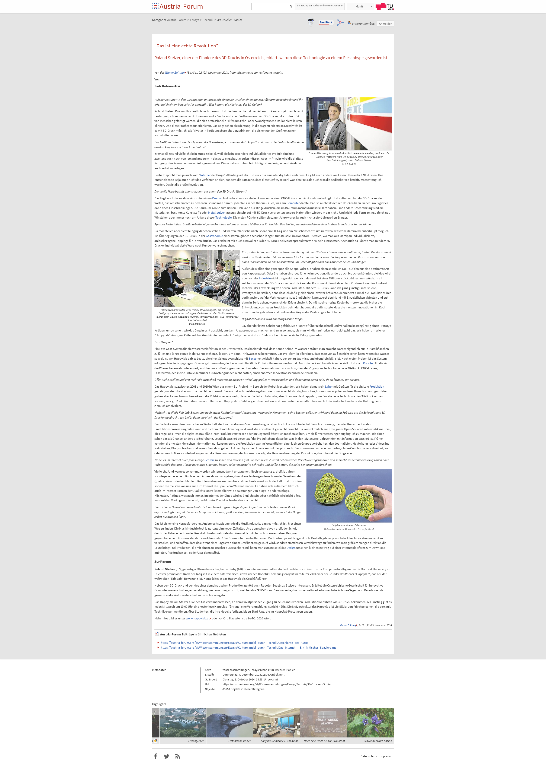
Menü (359, 6)
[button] (326, 22)
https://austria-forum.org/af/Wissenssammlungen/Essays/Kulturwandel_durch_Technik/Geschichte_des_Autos (234, 643)
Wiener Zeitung (175, 72)
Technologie (223, 217)
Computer (293, 203)
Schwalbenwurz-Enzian (378, 741)
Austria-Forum (181, 6)
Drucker (217, 198)
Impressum (387, 756)
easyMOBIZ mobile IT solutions (279, 741)
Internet (205, 175)
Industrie (265, 278)
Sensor (253, 358)
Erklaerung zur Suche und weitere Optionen (319, 5)
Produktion (376, 386)
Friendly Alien (196, 741)
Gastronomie (214, 236)
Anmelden (385, 24)
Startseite (156, 6)
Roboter (368, 363)
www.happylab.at (198, 618)
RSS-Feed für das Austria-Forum (177, 756)
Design (291, 548)
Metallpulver (216, 212)
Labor (329, 386)
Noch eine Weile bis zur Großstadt (324, 741)
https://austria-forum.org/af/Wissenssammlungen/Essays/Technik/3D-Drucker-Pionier (276, 684)
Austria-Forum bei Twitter (166, 756)
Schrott (209, 460)
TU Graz (385, 6)
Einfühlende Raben (239, 741)
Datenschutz (368, 756)
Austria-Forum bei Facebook (155, 756)
